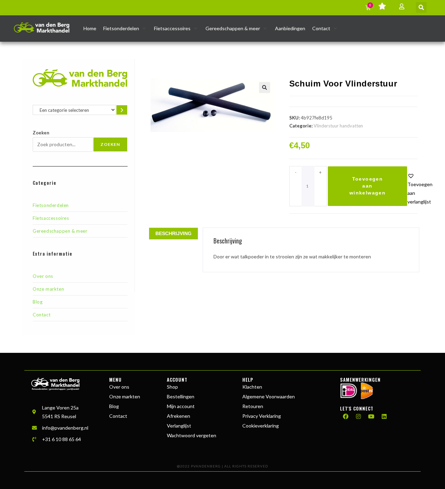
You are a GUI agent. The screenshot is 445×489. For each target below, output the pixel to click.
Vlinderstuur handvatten (338, 126)
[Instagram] (358, 416)
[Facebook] (345, 416)
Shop (172, 387)
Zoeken (41, 132)
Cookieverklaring (260, 426)
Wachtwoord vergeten (191, 435)
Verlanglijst (179, 426)
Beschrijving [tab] (173, 233)
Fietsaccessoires (51, 218)
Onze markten (48, 289)
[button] (421, 7)
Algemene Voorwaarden (268, 396)
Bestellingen (180, 396)
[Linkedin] (384, 416)
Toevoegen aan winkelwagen (367, 186)
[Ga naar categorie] (122, 110)
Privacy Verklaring (261, 416)
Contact (41, 314)
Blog (37, 302)
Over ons (43, 276)
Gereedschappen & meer (60, 231)
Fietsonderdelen (51, 205)
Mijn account (181, 406)
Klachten (252, 387)
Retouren (252, 406)
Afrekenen (178, 416)
